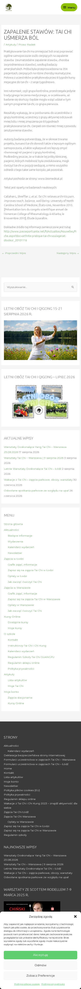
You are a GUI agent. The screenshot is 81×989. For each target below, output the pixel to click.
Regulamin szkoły (15, 834)
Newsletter (15, 552)
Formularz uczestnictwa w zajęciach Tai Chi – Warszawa (39, 759)
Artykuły (11, 44)
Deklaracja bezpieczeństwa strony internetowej (34, 755)
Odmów (40, 965)
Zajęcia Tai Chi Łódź (16, 812)
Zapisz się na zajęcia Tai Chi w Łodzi (30, 570)
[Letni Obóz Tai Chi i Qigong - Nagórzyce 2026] (40, 402)
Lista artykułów (17, 680)
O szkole (9, 633)
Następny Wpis (68, 253)
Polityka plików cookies (27, 984)
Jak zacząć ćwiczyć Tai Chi (25, 581)
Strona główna (13, 524)
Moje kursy (15, 628)
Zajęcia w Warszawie (17, 587)
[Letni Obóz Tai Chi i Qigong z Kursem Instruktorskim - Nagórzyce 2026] (40, 339)
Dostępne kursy (18, 622)
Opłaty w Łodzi (17, 576)
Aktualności (11, 529)
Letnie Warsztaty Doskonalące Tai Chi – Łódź (32, 468)
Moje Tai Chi (15, 685)
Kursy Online (12, 616)
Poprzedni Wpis (14, 253)
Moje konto (11, 691)
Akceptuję (40, 955)
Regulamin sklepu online (24, 662)
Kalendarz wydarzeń (21, 547)
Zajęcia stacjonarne (20, 697)
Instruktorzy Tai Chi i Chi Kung (27, 645)
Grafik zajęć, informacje (22, 564)
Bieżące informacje (20, 535)
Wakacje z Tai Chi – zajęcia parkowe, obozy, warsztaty (38, 479)
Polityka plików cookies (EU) (22, 790)
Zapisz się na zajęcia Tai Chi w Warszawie (34, 599)
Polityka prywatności (53, 984)
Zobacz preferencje (40, 975)
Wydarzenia (15, 541)
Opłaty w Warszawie (21, 604)
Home (8, 768)
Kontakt (13, 639)
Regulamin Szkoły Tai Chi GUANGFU (31, 657)
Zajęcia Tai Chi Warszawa (20, 816)
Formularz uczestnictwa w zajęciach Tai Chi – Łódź (36, 764)
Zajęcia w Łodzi (14, 558)
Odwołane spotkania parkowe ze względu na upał (36, 490)
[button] (75, 916)
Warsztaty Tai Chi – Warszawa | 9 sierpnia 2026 (33, 457)
